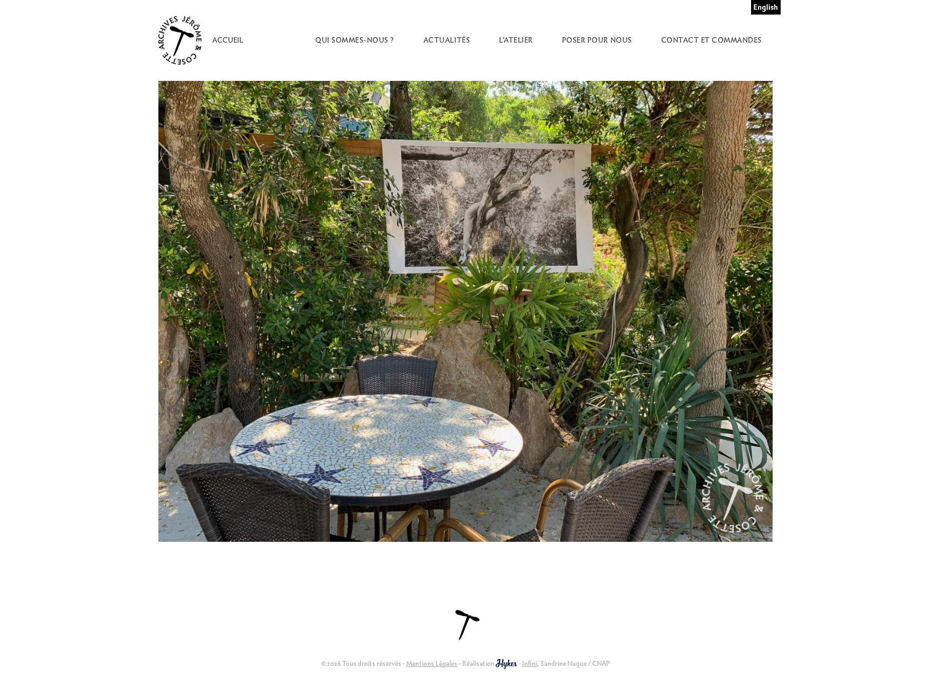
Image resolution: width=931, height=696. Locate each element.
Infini (529, 663)
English (765, 7)
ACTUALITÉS (446, 40)
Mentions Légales (431, 663)
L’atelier (516, 40)
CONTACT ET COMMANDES (711, 40)
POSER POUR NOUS (597, 40)
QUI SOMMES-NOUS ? (354, 40)
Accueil (227, 40)
